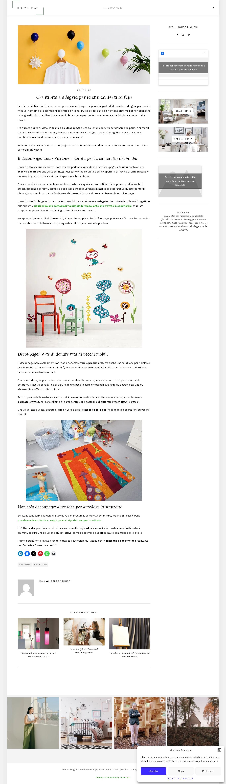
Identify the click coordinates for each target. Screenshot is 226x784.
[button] (219, 750)
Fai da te (84, 90)
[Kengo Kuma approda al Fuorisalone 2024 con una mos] (140, 723)
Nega (181, 771)
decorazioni (40, 565)
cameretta (25, 565)
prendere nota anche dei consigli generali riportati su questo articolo (59, 520)
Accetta (153, 771)
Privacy (100, 777)
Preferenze (208, 771)
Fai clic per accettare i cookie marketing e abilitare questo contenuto (183, 67)
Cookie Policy (173, 778)
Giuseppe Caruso (58, 581)
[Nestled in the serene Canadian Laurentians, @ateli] (193, 723)
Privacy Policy (187, 778)
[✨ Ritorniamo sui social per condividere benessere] (33, 723)
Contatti (125, 777)
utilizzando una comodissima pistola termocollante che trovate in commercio (83, 205)
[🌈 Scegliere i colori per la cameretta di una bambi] (86, 723)
